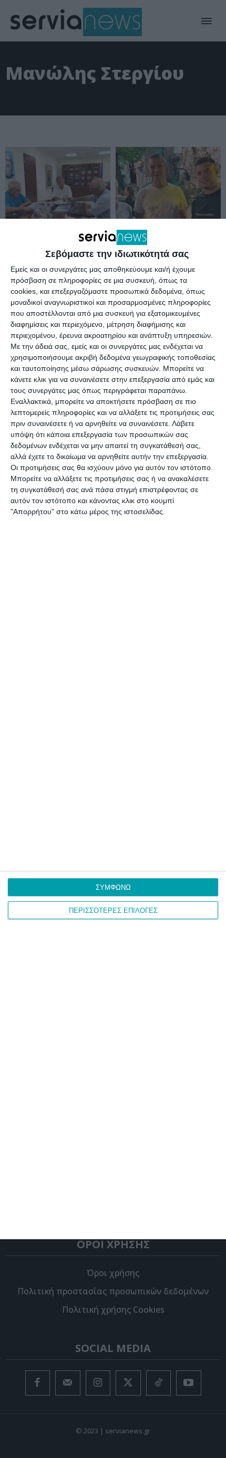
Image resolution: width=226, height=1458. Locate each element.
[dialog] (113, 729)
